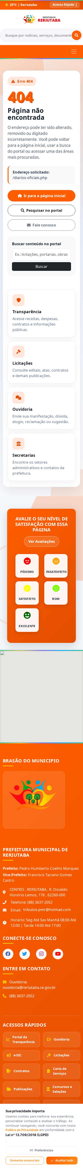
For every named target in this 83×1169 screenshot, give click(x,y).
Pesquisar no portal (44, 210)
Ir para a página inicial (44, 195)
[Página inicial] (41, 19)
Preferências (44, 1150)
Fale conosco (44, 225)
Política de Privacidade (22, 1130)
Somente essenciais (24, 1160)
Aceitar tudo (64, 1160)
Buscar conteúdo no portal (36, 243)
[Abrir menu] (73, 51)
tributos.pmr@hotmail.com (47, 909)
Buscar (41, 266)
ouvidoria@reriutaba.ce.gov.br (29, 987)
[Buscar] (76, 35)
